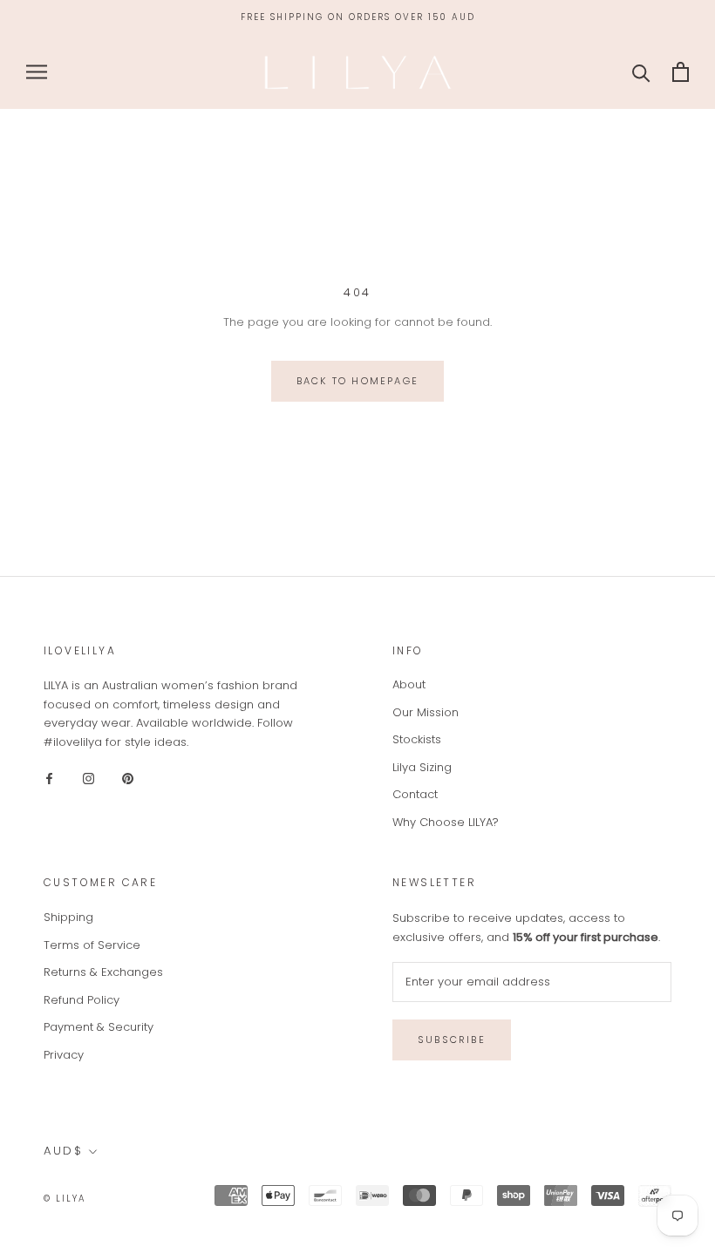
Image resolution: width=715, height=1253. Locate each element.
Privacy (64, 1054)
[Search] (641, 72)
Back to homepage (357, 381)
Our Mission (425, 712)
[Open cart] (680, 72)
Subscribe (452, 1039)
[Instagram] (88, 778)
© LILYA (65, 1198)
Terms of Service (92, 945)
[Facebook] (49, 778)
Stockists (416, 739)
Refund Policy (81, 1000)
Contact (415, 794)
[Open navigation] (36, 71)
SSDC (158, 1197)
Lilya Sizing (422, 767)
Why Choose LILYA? (445, 822)
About (409, 684)
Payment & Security (98, 1027)
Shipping (68, 917)
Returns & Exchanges (103, 972)
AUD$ (63, 1150)
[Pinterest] (127, 778)
